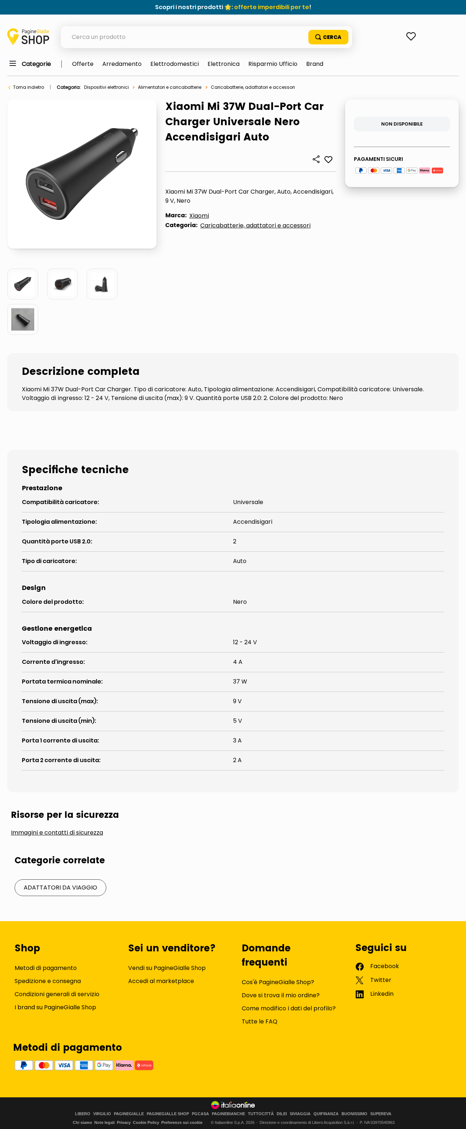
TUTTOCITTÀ (261, 1114)
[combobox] (206, 37)
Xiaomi (199, 215)
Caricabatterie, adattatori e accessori (253, 87)
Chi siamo (82, 1122)
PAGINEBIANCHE (228, 1114)
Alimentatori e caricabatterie (169, 87)
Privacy (124, 1122)
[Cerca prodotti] (328, 37)
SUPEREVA (380, 1114)
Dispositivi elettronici (106, 87)
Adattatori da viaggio (60, 887)
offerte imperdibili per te (271, 7)
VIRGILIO (102, 1114)
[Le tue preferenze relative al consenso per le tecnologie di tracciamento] (453, 1116)
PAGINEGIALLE (129, 1114)
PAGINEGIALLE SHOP (168, 1114)
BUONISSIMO (354, 1114)
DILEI (282, 1114)
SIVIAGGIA (300, 1114)
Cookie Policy (146, 1122)
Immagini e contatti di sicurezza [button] (57, 832)
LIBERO (82, 1114)
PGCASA (200, 1114)
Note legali (104, 1122)
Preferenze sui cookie (181, 1122)
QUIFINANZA (326, 1114)
